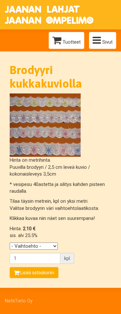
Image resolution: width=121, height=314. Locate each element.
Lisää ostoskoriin (36, 272)
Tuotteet (71, 42)
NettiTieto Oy (19, 301)
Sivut (107, 42)
